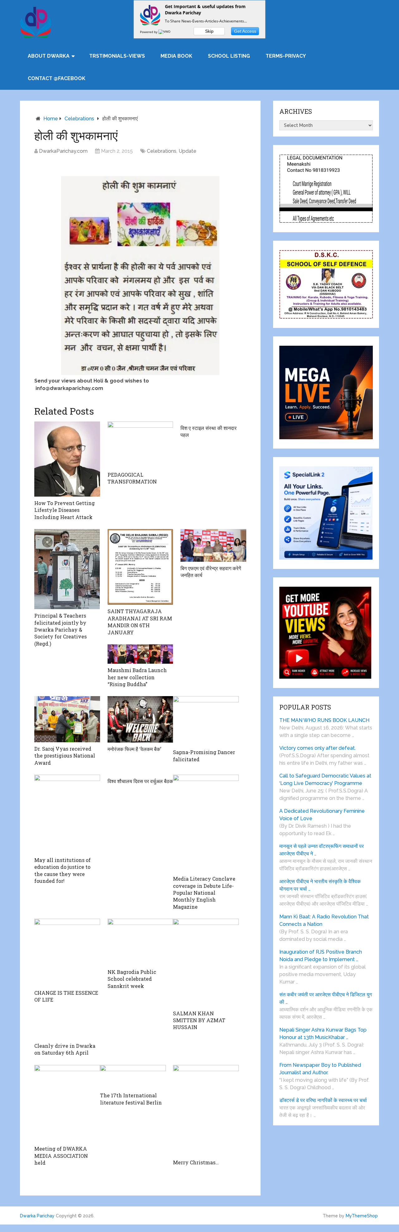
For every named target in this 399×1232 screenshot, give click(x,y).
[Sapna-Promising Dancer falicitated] (206, 721)
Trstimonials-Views (117, 56)
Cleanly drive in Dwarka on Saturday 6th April (64, 1049)
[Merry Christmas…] (206, 1110)
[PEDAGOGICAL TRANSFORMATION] (140, 444)
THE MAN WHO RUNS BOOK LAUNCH (325, 720)
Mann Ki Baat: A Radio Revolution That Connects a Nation (324, 920)
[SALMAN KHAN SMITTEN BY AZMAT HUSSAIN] (206, 963)
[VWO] (164, 32)
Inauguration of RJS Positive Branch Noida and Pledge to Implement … (320, 955)
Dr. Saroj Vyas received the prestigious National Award (64, 755)
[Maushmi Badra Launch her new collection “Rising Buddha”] (140, 654)
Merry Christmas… (196, 1162)
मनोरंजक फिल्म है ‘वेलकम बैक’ (134, 749)
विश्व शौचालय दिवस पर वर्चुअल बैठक (140, 781)
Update (187, 151)
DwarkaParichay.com (63, 151)
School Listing (229, 56)
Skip (209, 31)
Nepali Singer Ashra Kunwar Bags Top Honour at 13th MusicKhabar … (323, 1033)
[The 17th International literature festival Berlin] (133, 1077)
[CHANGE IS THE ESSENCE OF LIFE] (67, 952)
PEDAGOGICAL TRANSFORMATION (132, 478)
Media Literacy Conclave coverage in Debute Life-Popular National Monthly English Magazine (204, 892)
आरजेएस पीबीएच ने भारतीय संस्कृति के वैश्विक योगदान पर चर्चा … (320, 885)
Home (50, 119)
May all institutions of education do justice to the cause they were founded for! (62, 870)
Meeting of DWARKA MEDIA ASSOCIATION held (61, 1155)
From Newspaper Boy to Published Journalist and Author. (320, 1069)
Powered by (149, 32)
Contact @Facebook (56, 78)
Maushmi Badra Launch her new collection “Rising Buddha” (137, 677)
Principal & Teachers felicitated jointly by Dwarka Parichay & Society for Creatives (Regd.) (60, 629)
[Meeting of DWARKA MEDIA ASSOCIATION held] (67, 1104)
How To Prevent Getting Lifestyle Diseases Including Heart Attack (64, 510)
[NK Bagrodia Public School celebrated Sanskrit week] (140, 942)
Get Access (245, 31)
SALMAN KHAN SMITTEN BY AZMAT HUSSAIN (199, 1020)
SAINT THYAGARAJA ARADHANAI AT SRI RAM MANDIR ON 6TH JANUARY (140, 621)
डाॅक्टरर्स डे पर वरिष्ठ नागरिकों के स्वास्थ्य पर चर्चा (323, 1100)
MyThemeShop (362, 1215)
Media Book (176, 56)
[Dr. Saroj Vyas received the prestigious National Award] (67, 719)
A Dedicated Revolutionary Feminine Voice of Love (322, 814)
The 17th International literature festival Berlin (131, 1098)
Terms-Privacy (286, 56)
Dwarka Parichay (37, 1215)
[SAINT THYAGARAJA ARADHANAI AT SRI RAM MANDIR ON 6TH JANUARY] (140, 567)
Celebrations (79, 119)
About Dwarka (49, 56)
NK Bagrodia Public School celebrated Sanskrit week (132, 979)
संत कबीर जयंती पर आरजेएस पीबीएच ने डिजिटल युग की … (325, 998)
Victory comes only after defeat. (317, 748)
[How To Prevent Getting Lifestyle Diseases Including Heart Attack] (67, 459)
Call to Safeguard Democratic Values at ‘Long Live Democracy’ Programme (325, 779)
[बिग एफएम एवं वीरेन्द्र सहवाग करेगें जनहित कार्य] (213, 545)
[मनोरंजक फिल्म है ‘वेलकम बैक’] (140, 719)
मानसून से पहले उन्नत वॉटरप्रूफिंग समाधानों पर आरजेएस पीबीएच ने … (321, 850)
